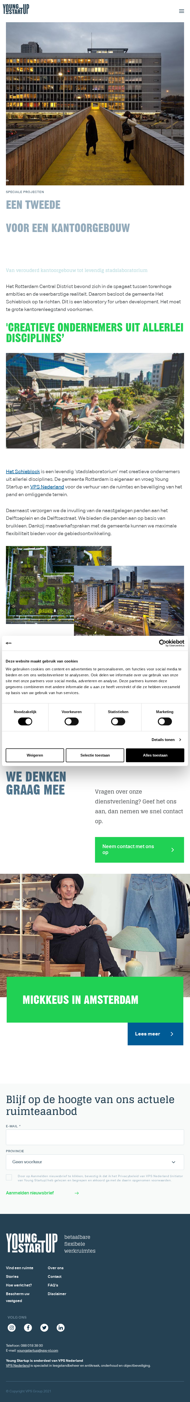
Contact (54, 1277)
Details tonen (163, 740)
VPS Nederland (47, 487)
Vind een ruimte (19, 1268)
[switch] (72, 721)
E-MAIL (13, 1126)
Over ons (56, 1268)
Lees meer (147, 1034)
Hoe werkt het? (19, 1285)
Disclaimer (57, 1294)
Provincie (15, 1151)
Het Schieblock (23, 471)
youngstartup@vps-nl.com (37, 1350)
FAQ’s (53, 1285)
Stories (12, 1277)
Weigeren (35, 755)
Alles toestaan (155, 755)
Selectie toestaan (95, 755)
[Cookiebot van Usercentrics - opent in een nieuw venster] (162, 643)
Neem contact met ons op (128, 850)
